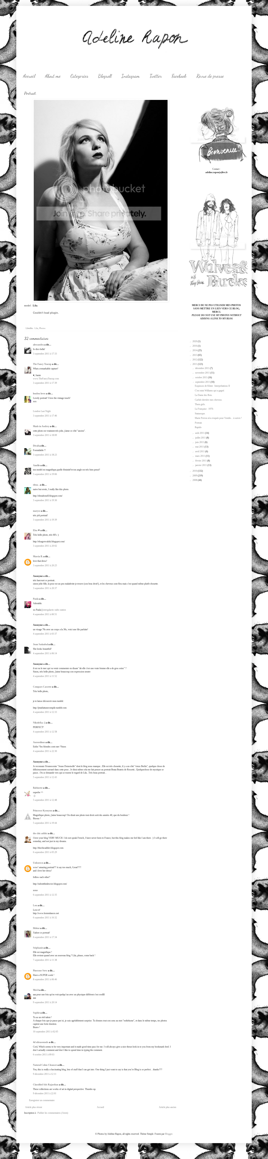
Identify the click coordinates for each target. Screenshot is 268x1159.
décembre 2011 (202, 368)
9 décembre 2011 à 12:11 (44, 1074)
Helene (36, 928)
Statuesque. (200, 413)
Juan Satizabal (40, 644)
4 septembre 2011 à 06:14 (45, 653)
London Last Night (42, 411)
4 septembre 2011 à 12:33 (45, 712)
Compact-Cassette (42, 686)
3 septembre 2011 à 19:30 (45, 500)
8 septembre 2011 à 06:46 (45, 979)
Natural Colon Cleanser (45, 1065)
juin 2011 (200, 442)
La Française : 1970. (204, 408)
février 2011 (201, 460)
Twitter (155, 76)
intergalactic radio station (54, 609)
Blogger (168, 1134)
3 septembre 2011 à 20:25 (45, 565)
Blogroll (105, 76)
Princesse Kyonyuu (42, 810)
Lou (35, 905)
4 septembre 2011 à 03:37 (45, 633)
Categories (79, 76)
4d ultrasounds (40, 1042)
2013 (195, 355)
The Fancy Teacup (42, 364)
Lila (36, 328)
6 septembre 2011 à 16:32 (45, 917)
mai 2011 (199, 446)
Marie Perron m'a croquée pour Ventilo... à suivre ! (218, 418)
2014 (195, 350)
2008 (195, 480)
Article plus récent (33, 1107)
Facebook (179, 76)
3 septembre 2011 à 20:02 (45, 545)
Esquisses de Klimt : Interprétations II (212, 386)
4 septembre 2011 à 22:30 (45, 751)
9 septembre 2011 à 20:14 (45, 1002)
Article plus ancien (167, 1107)
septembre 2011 (203, 382)
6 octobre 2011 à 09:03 (43, 1054)
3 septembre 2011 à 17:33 (45, 353)
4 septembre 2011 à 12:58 (45, 731)
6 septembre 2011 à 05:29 (45, 852)
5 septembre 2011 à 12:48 (45, 800)
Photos (42, 328)
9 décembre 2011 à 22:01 (44, 1093)
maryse (36, 511)
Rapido (198, 427)
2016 (195, 345)
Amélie (36, 465)
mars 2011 (200, 456)
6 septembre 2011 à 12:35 (45, 894)
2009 (195, 475)
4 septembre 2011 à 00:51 (45, 614)
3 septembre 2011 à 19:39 (45, 519)
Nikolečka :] (39, 722)
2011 (195, 364)
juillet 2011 (200, 437)
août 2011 (200, 433)
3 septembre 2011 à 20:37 (45, 588)
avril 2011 (200, 451)
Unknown (38, 862)
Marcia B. (38, 556)
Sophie (36, 1012)
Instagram (130, 76)
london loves (39, 393)
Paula (36, 598)
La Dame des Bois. (203, 395)
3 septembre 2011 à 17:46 (45, 415)
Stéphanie (38, 947)
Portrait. (198, 422)
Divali (36, 445)
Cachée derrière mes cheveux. (208, 399)
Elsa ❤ (36, 530)
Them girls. (200, 404)
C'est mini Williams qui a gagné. (210, 390)
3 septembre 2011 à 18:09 (45, 435)
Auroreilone (39, 742)
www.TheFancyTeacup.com (46, 378)
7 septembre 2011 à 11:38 (45, 960)
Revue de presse (210, 76)
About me (53, 76)
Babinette (38, 787)
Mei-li (36, 990)
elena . (36, 484)
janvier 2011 (201, 465)
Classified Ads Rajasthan (45, 1084)
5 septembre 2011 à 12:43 (45, 777)
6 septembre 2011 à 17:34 (45, 937)
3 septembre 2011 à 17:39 (45, 383)
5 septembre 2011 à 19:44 (45, 823)
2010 (195, 470)
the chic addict (40, 833)
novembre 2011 (202, 372)
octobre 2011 (201, 377)
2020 (195, 341)
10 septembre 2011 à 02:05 (45, 1031)
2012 (195, 359)
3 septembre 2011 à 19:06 (45, 474)
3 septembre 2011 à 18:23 (45, 454)
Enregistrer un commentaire (42, 1100)
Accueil (29, 76)
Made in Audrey (41, 426)
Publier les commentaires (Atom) (52, 1113)
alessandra (38, 344)
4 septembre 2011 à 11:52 (45, 676)
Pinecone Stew (40, 970)
